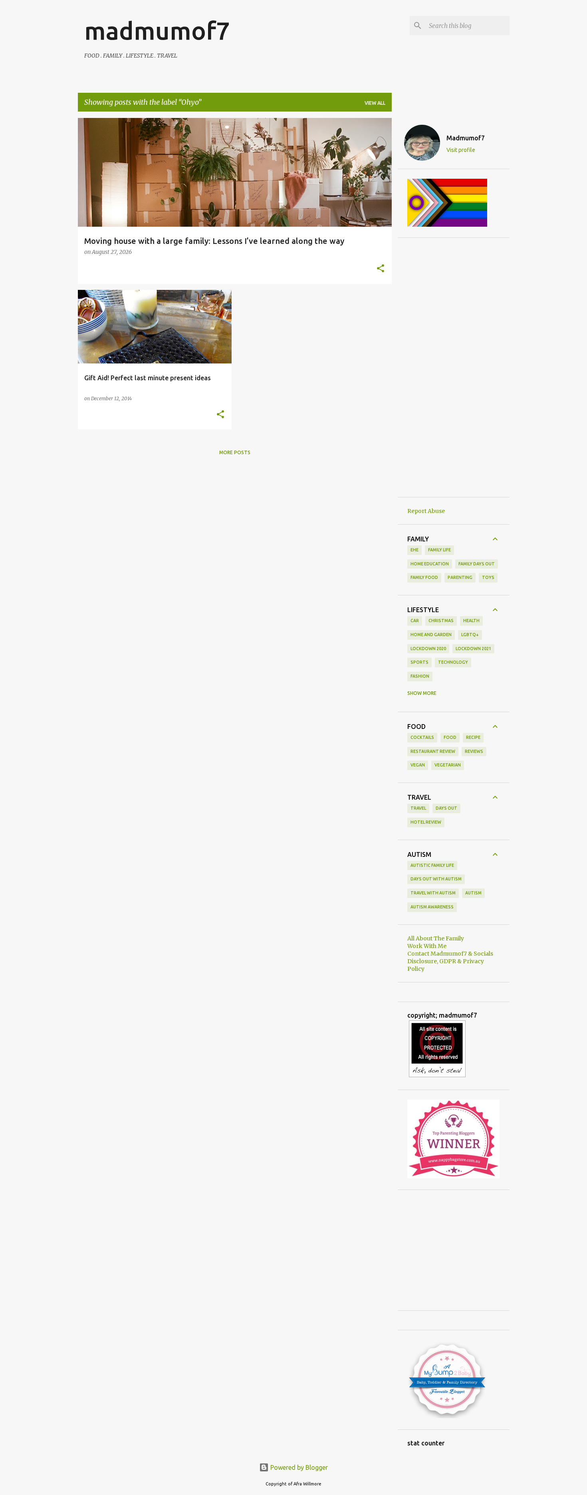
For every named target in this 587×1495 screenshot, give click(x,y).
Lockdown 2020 (428, 648)
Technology (453, 662)
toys (488, 577)
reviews (474, 751)
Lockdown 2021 (473, 648)
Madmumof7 (465, 138)
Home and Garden (431, 634)
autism (473, 892)
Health (471, 620)
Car (415, 620)
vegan (418, 764)
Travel (418, 808)
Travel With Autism (433, 892)
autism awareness (432, 906)
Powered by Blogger (298, 1467)
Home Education (430, 563)
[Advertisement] (453, 367)
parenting (460, 577)
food (450, 737)
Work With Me (426, 946)
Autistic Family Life (432, 865)
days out (446, 808)
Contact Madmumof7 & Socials (450, 953)
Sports (419, 662)
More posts (234, 452)
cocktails (422, 737)
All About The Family (435, 938)
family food (424, 577)
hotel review (426, 822)
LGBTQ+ (470, 634)
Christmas (441, 620)
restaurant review (433, 751)
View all (375, 103)
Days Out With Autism (436, 878)
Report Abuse (426, 511)
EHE (414, 549)
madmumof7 (157, 30)
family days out (476, 563)
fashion (420, 676)
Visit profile (460, 150)
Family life (439, 549)
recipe (473, 737)
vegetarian (447, 764)
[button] (380, 269)
